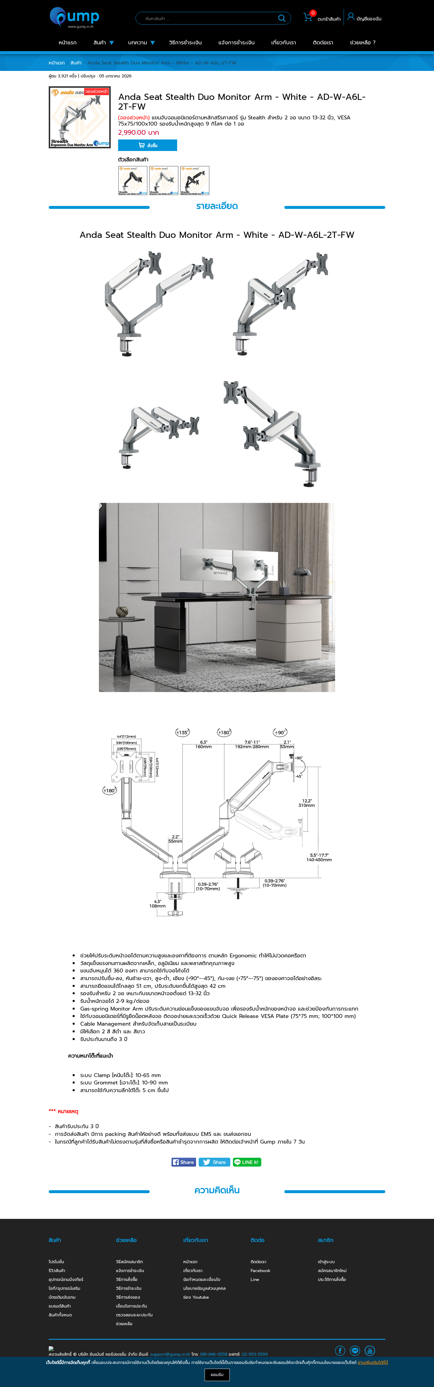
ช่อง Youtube (196, 1297)
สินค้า (76, 63)
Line (255, 1279)
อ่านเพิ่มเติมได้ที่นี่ (373, 1363)
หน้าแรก (57, 63)
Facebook (260, 1271)
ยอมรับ (217, 1375)
